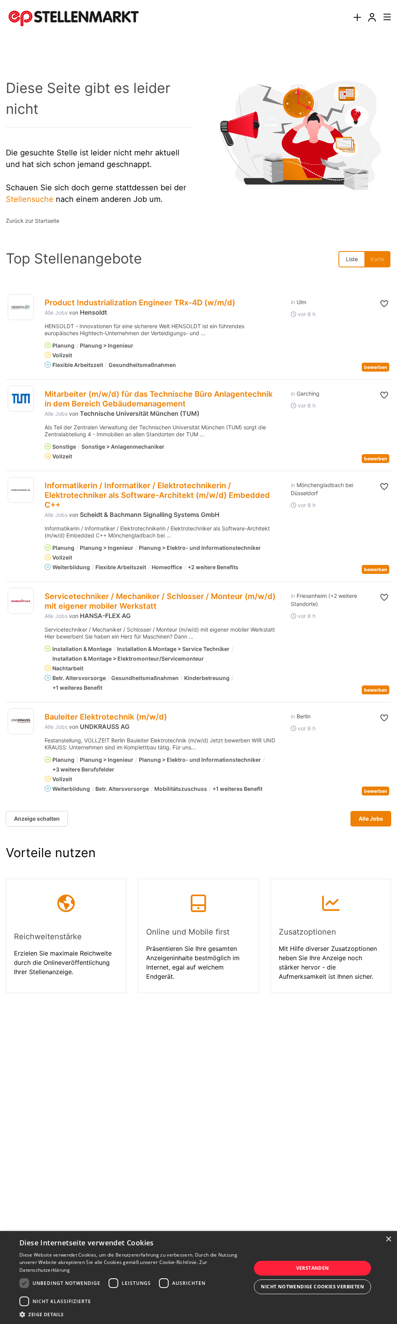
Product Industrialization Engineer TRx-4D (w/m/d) (140, 302)
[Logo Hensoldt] (20, 307)
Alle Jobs (56, 312)
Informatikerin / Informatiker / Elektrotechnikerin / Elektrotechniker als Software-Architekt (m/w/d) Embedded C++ (157, 495)
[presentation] (357, 17)
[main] (198, 529)
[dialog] (198, 1277)
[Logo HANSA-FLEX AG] (20, 600)
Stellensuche (30, 199)
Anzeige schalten (37, 818)
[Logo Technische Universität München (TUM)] (20, 398)
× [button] (388, 1239)
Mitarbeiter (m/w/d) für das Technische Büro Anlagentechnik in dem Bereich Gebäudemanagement (159, 398)
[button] (380, 304)
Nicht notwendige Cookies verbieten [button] (312, 1286)
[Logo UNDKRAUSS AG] (20, 721)
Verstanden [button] (312, 1268)
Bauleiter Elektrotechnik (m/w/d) (106, 716)
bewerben (375, 367)
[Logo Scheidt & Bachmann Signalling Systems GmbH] (20, 490)
